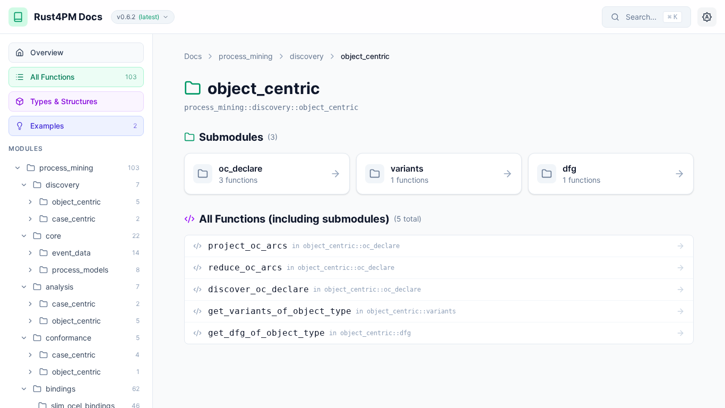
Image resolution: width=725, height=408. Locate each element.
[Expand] (30, 202)
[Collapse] (17, 168)
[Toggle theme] (707, 17)
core (53, 235)
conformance (68, 337)
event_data (71, 252)
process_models (80, 269)
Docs (193, 56)
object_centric (76, 201)
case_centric (74, 218)
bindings (60, 388)
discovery (63, 184)
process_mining (66, 167)
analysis (59, 286)
